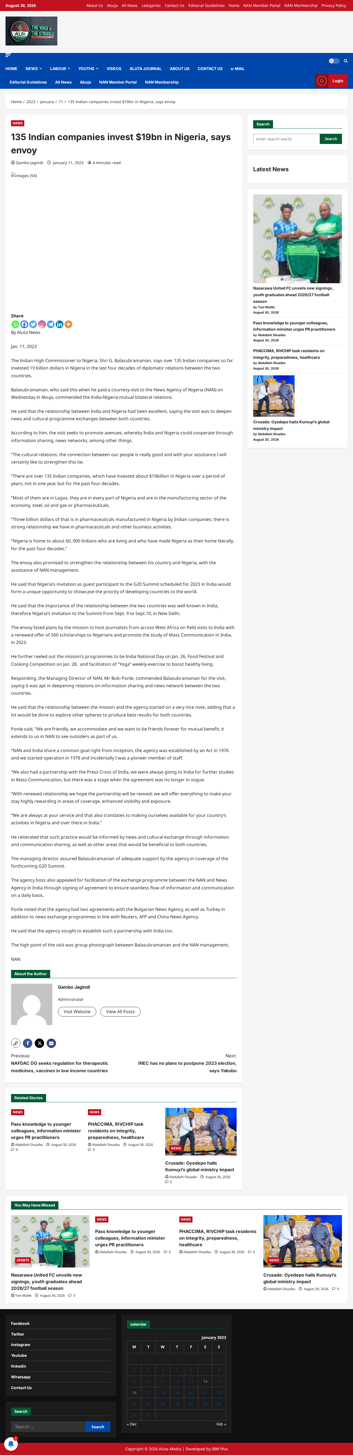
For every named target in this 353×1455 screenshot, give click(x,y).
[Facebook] (24, 324)
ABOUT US (179, 68)
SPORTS (23, 1260)
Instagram (20, 1344)
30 (134, 1414)
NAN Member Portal (261, 5)
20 (191, 1392)
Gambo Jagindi (29, 162)
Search (263, 124)
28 (205, 1403)
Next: (187, 1063)
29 (219, 1403)
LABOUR (58, 68)
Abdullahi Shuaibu (29, 1144)
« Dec (132, 1424)
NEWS (32, 68)
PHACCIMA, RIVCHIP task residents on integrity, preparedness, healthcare (116, 1130)
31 (148, 1414)
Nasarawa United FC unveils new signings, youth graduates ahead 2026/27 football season (293, 295)
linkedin (18, 1366)
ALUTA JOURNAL (146, 68)
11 (163, 1381)
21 (205, 1392)
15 (219, 1381)
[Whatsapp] (15, 324)
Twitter (17, 1334)
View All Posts (120, 1012)
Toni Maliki (23, 1295)
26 (177, 1403)
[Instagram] (42, 324)
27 (191, 1403)
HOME (11, 68)
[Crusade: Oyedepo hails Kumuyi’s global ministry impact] (201, 1132)
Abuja (112, 5)
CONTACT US (210, 68)
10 (148, 1381)
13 (191, 1381)
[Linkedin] (59, 324)
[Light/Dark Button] (334, 61)
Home (234, 5)
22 (219, 1392)
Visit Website (77, 1012)
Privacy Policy (334, 5)
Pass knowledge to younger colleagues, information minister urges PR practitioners (46, 1130)
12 (177, 1381)
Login (338, 80)
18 (163, 1392)
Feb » (221, 1424)
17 (148, 1392)
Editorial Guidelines (206, 5)
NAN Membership (301, 5)
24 (148, 1403)
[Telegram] (51, 324)
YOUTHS (86, 68)
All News (130, 5)
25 (163, 1403)
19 (177, 1392)
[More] (68, 324)
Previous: (59, 1063)
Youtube (19, 1355)
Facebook (20, 1323)
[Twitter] (33, 324)
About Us (94, 5)
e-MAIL (238, 68)
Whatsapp (21, 1376)
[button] (8, 55)
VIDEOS (114, 68)
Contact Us (174, 5)
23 (134, 1403)
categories (151, 5)
